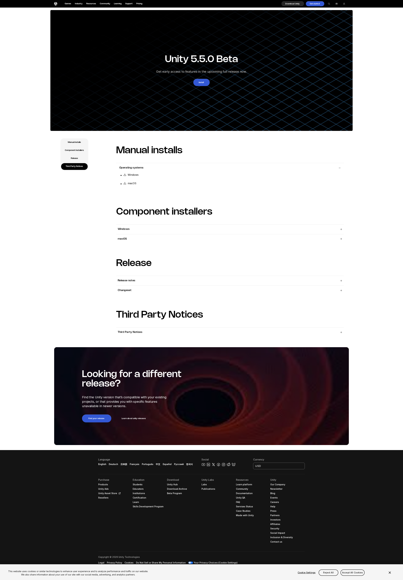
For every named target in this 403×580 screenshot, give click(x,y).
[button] (292, 3)
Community (105, 4)
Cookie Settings (306, 572)
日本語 (124, 464)
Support (129, 4)
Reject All (328, 572)
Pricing (139, 4)
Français (134, 464)
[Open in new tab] (119, 493)
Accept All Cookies (352, 572)
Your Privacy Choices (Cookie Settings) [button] (216, 562)
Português (147, 464)
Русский (179, 464)
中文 (158, 464)
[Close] (390, 572)
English (102, 464)
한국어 (189, 464)
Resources (91, 4)
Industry (78, 4)
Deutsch (113, 464)
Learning (118, 4)
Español (167, 464)
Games (68, 4)
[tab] (74, 142)
